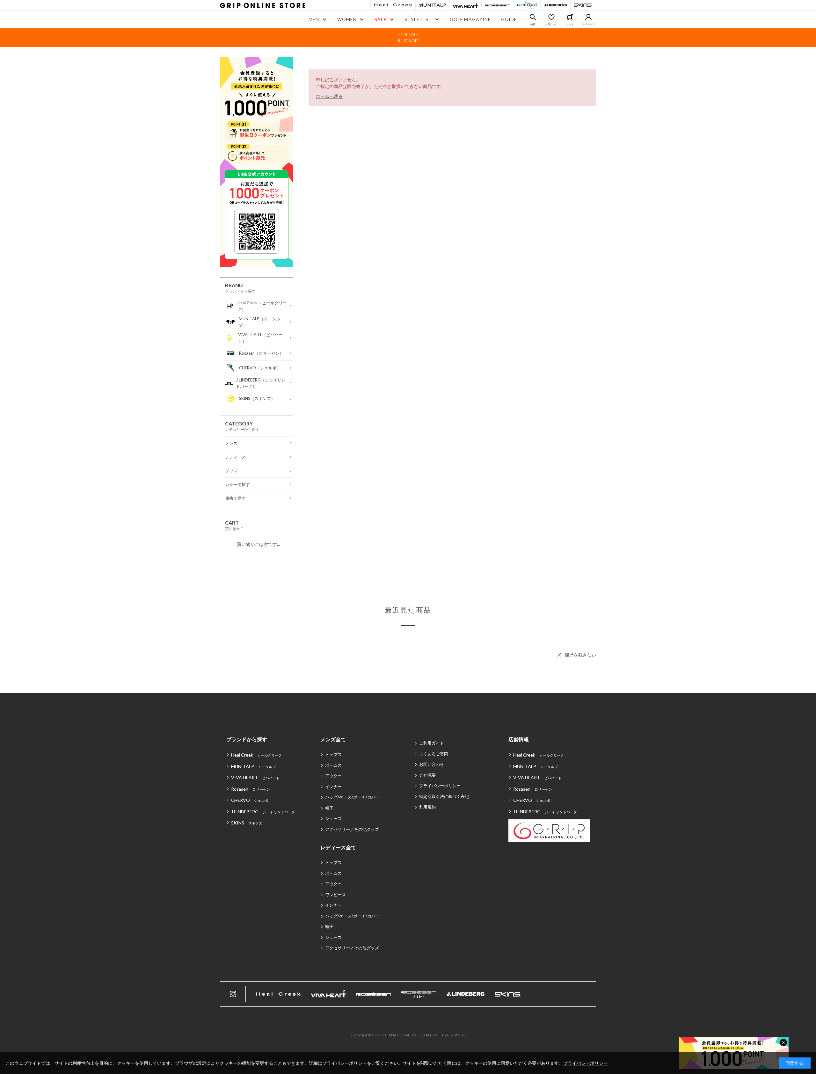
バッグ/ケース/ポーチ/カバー (352, 797)
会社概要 (427, 775)
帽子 (329, 807)
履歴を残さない (580, 654)
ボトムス (333, 765)
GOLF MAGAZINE (470, 19)
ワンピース (335, 894)
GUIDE (509, 19)
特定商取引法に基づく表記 (444, 796)
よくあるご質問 (433, 753)
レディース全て (338, 847)
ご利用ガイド (431, 742)
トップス (333, 754)
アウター (333, 775)
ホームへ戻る (329, 96)
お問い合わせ (431, 764)
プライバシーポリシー (440, 785)
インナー (333, 786)
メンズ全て (333, 739)
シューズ (333, 818)
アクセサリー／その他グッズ (352, 829)
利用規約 (427, 806)
